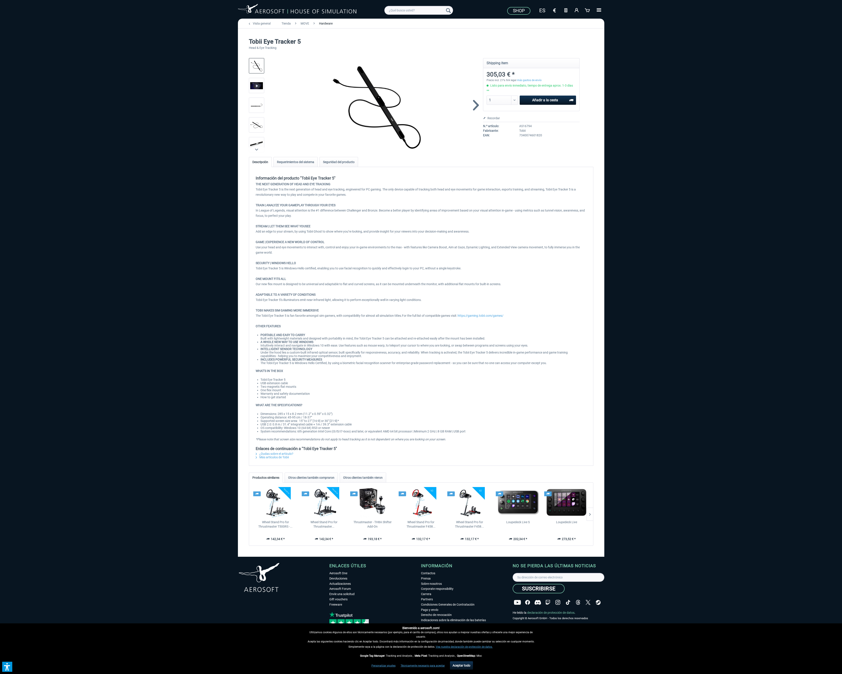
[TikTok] (568, 602)
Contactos (428, 573)
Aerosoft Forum (340, 588)
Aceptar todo (461, 665)
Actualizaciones (340, 583)
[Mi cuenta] (576, 9)
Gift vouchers (338, 599)
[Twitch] (548, 602)
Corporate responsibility (437, 588)
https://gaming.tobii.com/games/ (480, 315)
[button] (7, 667)
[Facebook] (527, 602)
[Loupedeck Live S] (518, 502)
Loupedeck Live (566, 522)
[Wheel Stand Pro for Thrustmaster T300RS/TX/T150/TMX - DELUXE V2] (324, 502)
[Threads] (578, 602)
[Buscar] (448, 10)
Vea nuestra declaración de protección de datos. (464, 646)
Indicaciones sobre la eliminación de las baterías (453, 620)
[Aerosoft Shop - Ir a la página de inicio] (297, 9)
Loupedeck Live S (518, 522)
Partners (427, 599)
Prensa (426, 578)
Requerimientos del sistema (295, 162)
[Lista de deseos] (565, 9)
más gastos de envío (529, 80)
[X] (588, 602)
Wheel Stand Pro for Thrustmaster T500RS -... (275, 524)
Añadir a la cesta (545, 100)
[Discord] (538, 602)
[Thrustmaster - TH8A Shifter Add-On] (372, 502)
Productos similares (265, 477)
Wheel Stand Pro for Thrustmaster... (323, 524)
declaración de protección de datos (550, 612)
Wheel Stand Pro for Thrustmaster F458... (421, 524)
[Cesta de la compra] (587, 9)
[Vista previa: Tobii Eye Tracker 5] (256, 65)
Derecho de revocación (436, 615)
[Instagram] (557, 602)
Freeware (335, 604)
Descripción (260, 162)
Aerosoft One (338, 573)
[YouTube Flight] (517, 602)
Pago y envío (429, 610)
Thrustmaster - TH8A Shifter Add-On (372, 524)
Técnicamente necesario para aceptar (423, 665)
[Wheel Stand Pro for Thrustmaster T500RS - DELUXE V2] (275, 502)
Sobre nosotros (431, 583)
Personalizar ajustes (383, 665)
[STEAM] (598, 602)
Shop (519, 10)
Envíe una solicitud (342, 594)
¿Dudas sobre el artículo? (276, 453)
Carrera (426, 594)
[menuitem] (418, 10)
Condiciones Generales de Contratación (448, 604)
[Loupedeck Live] (566, 502)
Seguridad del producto (339, 162)
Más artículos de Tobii (274, 457)
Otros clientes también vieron (363, 477)
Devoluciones (338, 578)
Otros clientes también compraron (311, 477)
